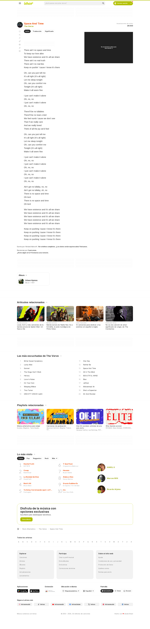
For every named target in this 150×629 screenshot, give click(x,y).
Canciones (23, 557)
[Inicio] (18, 529)
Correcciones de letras (67, 568)
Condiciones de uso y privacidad (109, 561)
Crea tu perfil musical (66, 557)
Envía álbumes (64, 561)
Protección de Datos (105, 565)
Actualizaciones (25, 572)
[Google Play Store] (22, 591)
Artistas (22, 561)
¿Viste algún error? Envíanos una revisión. (33, 253)
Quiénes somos (103, 568)
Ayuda (100, 557)
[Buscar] (103, 3)
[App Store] (34, 591)
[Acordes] (20, 41)
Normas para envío (105, 572)
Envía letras (63, 565)
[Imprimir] (20, 44)
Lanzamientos (24, 576)
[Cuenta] (131, 3)
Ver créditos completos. (47, 246)
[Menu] (20, 3)
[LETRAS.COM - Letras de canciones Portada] (28, 3)
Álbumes (22, 565)
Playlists (22, 568)
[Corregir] (20, 47)
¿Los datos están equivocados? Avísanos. (72, 246)
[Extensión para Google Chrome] (50, 591)
